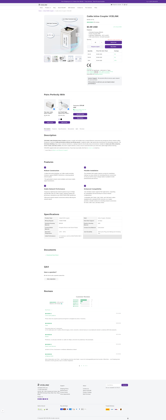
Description (47, 128)
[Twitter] (40, 399)
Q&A (77, 128)
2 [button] (81, 365)
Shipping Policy (98, 74)
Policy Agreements (65, 394)
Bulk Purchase (87, 394)
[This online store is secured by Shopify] (46, 409)
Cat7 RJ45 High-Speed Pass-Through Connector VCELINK (64, 113)
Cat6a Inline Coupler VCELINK (48, 113)
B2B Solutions (71, 7)
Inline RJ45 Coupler (48, 10)
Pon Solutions (88, 7)
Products (47, 7)
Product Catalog (87, 392)
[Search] (123, 4)
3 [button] (83, 365)
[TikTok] (47, 399)
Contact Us (80, 7)
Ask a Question (51, 279)
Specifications (62, 128)
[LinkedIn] (42, 399)
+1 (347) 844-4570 (153, 1)
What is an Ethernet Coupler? (60, 150)
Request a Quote (117, 4)
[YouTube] (45, 399)
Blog (54, 7)
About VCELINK (62, 7)
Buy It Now (113, 46)
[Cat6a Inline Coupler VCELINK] (50, 105)
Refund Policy (64, 390)
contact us (90, 147)
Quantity (89, 39)
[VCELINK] (43, 4)
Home (41, 7)
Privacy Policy (64, 392)
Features (54, 128)
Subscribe (125, 385)
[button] (126, 4)
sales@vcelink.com (43, 387)
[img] (48, 313)
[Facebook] (38, 399)
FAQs (95, 7)
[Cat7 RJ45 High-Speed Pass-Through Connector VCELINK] (64, 105)
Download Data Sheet (52, 255)
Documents (71, 128)
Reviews (82, 128)
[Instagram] (43, 399)
